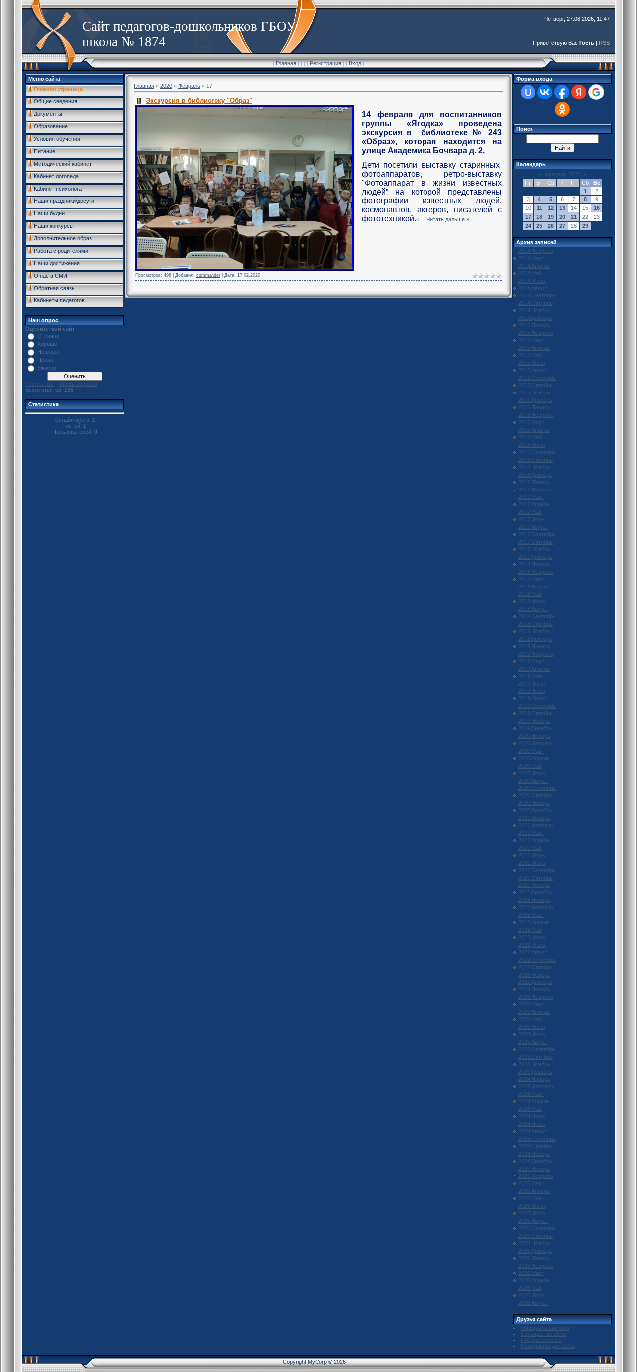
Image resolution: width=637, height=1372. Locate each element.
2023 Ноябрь (534, 1064)
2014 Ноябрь (534, 310)
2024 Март (531, 1094)
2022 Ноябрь (534, 975)
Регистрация (325, 63)
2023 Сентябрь (537, 1049)
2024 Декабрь (535, 1161)
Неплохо (48, 352)
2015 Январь (534, 325)
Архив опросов (78, 384)
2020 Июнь (531, 773)
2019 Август (533, 698)
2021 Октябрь (535, 878)
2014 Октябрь (535, 303)
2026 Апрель (534, 1280)
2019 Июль (531, 691)
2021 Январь (534, 818)
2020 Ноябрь (534, 803)
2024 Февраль (535, 1086)
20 (562, 217)
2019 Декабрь (535, 728)
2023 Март (531, 1004)
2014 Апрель (534, 266)
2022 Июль (531, 945)
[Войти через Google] (596, 92)
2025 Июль (531, 1213)
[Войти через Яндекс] (578, 92)
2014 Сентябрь (537, 295)
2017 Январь (534, 482)
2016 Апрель (534, 430)
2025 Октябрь (535, 1236)
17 (528, 217)
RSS (604, 43)
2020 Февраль (535, 743)
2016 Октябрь (535, 460)
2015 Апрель (534, 348)
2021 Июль (531, 863)
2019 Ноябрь (534, 721)
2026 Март (531, 1273)
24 (528, 226)
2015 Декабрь (535, 400)
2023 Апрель (534, 1012)
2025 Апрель (534, 1191)
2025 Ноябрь (534, 1243)
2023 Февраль (535, 997)
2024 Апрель (534, 1101)
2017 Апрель (534, 504)
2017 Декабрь (535, 557)
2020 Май (530, 766)
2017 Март (531, 497)
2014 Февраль (535, 251)
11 (539, 208)
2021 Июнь (531, 855)
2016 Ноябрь (534, 467)
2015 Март (531, 340)
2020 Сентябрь (537, 788)
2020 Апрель (534, 758)
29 (585, 226)
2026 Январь (534, 1258)
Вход (355, 63)
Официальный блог (545, 1328)
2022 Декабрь (535, 982)
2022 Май (530, 930)
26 (551, 226)
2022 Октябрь (535, 967)
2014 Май (530, 273)
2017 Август (533, 527)
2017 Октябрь (535, 542)
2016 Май (530, 437)
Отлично (48, 336)
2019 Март (531, 661)
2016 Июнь (531, 445)
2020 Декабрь (535, 810)
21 (574, 217)
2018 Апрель (534, 586)
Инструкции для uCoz (548, 1346)
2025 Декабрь (535, 1251)
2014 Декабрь (535, 318)
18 (539, 217)
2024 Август (533, 1131)
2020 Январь (534, 736)
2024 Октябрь (535, 1146)
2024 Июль (531, 1124)
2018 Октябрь (535, 624)
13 (562, 208)
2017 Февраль (535, 489)
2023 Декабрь (535, 1072)
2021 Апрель (534, 840)
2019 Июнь (531, 683)
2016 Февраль (535, 415)
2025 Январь (534, 1169)
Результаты (40, 384)
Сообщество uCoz (544, 1334)
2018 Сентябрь (537, 616)
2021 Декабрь (535, 892)
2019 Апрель (534, 669)
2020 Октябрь (535, 795)
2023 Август (533, 1042)
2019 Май (530, 676)
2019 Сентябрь (537, 706)
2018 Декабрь (535, 639)
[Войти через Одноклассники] (562, 109)
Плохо (45, 360)
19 (551, 217)
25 (539, 226)
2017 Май (530, 512)
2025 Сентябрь (537, 1228)
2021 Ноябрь (534, 885)
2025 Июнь (531, 1206)
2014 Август (533, 288)
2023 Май (530, 1019)
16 (597, 208)
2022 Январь (534, 900)
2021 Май (530, 848)
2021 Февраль (535, 825)
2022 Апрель (534, 922)
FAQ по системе (541, 1340)
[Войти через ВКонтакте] (544, 92)
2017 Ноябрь (534, 549)
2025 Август (533, 1221)
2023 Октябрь (535, 1057)
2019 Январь (534, 646)
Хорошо (47, 344)
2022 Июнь (531, 937)
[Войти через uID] (528, 92)
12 (551, 208)
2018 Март (531, 579)
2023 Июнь (531, 1027)
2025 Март (531, 1183)
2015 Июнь (531, 363)
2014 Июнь (531, 281)
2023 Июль (531, 1034)
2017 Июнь (531, 519)
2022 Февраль (535, 907)
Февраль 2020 (562, 174)
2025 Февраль (535, 1176)
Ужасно (46, 368)
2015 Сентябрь (537, 378)
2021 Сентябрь (537, 870)
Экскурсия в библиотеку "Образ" (199, 100)
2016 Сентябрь (537, 452)
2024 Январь (534, 1079)
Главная (286, 63)
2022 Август (533, 952)
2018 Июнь (531, 601)
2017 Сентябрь (537, 534)
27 (562, 226)
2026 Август (533, 1303)
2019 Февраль (535, 654)
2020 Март (531, 751)
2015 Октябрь (535, 385)
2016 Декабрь (535, 475)
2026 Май (530, 1288)
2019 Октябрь (535, 713)
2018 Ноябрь (534, 631)
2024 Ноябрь (534, 1154)
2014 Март (531, 258)
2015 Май (530, 355)
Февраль (189, 86)
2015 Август (533, 370)
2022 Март (531, 915)
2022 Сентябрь (537, 960)
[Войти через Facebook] (561, 92)
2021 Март (531, 833)
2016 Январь (534, 407)
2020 (166, 86)
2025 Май (530, 1198)
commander (208, 275)
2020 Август (533, 781)
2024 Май (530, 1109)
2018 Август (533, 609)
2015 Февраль (535, 333)
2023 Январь (534, 989)
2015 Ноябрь (534, 392)
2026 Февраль (535, 1266)
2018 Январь (534, 564)
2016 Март (531, 422)
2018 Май (530, 594)
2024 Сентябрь (537, 1139)
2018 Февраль (535, 572)
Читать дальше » (447, 219)
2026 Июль (531, 1295)
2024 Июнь (531, 1116)
